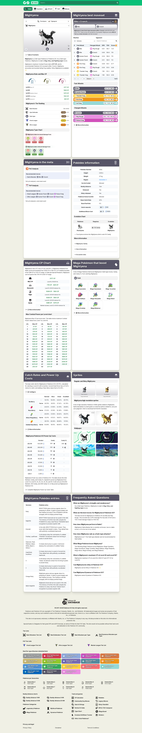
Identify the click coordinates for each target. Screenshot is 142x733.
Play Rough (96, 48)
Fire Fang (82, 64)
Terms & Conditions (93, 728)
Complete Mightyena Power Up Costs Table (40, 489)
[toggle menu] (117, 3)
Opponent (99, 37)
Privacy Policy (27, 728)
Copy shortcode (84, 396)
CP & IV (50, 9)
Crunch (101, 26)
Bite (78, 26)
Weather (76, 37)
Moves (67, 9)
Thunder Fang (84, 71)
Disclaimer (58, 728)
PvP (58, 9)
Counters (40, 9)
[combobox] (78, 2)
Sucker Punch (84, 56)
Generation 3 (103, 180)
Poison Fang (60, 194)
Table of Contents (33, 55)
